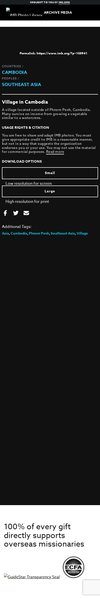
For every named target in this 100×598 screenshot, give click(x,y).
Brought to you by (50, 2)
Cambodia (14, 72)
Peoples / (10, 78)
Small (50, 173)
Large (50, 191)
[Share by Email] (26, 213)
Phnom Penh (39, 233)
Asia (5, 233)
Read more (55, 151)
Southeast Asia (21, 84)
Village (82, 233)
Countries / (13, 66)
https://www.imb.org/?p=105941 (62, 53)
